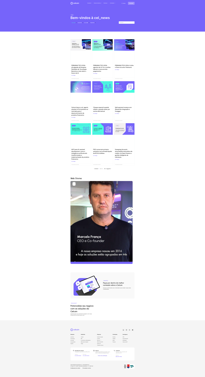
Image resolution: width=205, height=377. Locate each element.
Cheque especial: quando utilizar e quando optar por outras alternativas (101, 109)
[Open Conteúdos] (115, 3)
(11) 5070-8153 (78, 355)
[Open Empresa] (107, 3)
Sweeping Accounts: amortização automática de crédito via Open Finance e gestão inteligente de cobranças (123, 153)
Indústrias (83, 334)
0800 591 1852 (119, 356)
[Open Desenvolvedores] (101, 3)
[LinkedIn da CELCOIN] (123, 330)
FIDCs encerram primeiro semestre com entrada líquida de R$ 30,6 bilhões (102, 151)
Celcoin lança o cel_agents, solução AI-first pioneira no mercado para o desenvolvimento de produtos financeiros (79, 111)
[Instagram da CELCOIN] (126, 330)
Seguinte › (108, 168)
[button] (123, 3)
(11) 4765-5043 (86, 355)
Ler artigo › (73, 75)
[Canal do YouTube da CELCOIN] (133, 330)
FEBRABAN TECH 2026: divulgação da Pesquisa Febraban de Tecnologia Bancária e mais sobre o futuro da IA (79, 69)
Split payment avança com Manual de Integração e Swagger (123, 109)
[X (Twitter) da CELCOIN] (129, 330)
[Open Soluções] (91, 3)
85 (105, 168)
